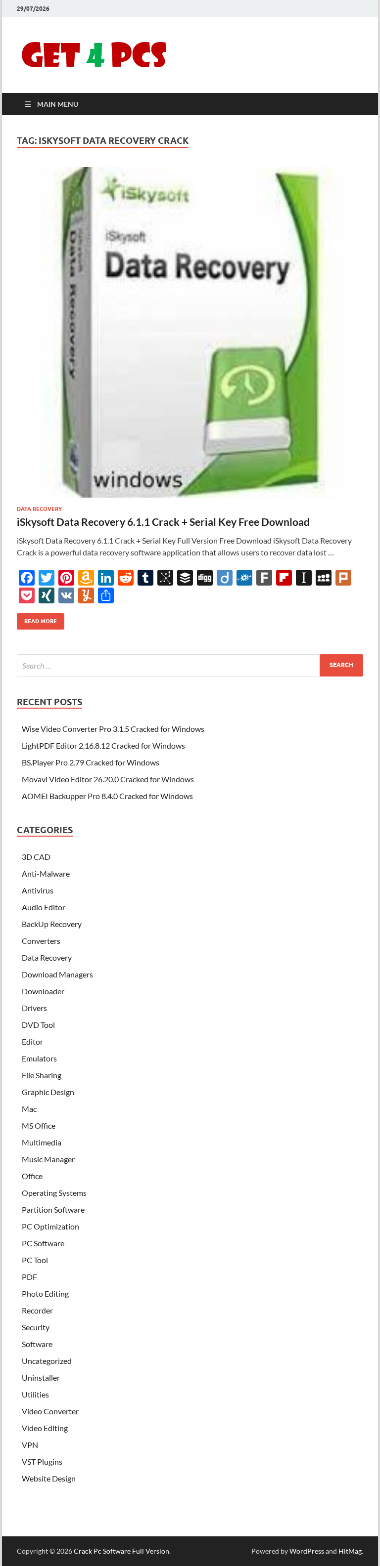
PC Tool (35, 1260)
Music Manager (48, 1159)
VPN (30, 1444)
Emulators (39, 1058)
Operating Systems (54, 1192)
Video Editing (45, 1428)
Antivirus (37, 890)
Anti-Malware (46, 873)
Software (37, 1344)
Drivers (34, 1008)
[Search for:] (190, 665)
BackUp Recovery (52, 924)
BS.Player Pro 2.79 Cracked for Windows (90, 762)
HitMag (350, 1551)
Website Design (49, 1478)
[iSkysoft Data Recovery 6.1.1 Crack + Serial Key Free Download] (190, 332)
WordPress (306, 1551)
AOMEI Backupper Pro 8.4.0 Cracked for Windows (107, 796)
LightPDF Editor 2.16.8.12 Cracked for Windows (103, 745)
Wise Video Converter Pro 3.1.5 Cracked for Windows (113, 728)
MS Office (38, 1125)
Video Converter (50, 1411)
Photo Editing (45, 1293)
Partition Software (53, 1209)
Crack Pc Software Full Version (121, 1551)
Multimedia (41, 1142)
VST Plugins (42, 1461)
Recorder (37, 1310)
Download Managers (57, 974)
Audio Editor (43, 907)
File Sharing (41, 1075)
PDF (29, 1276)
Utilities (35, 1394)
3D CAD (36, 856)
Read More (37, 619)
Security (35, 1327)
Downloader (43, 991)
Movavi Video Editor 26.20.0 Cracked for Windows (108, 779)
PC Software (43, 1243)
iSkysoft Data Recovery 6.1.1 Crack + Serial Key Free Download (163, 521)
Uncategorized (47, 1360)
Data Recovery (39, 509)
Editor (32, 1041)
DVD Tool (38, 1024)
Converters (41, 940)
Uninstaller (41, 1377)
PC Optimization (50, 1226)
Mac (29, 1108)
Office (32, 1176)
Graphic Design (48, 1092)
